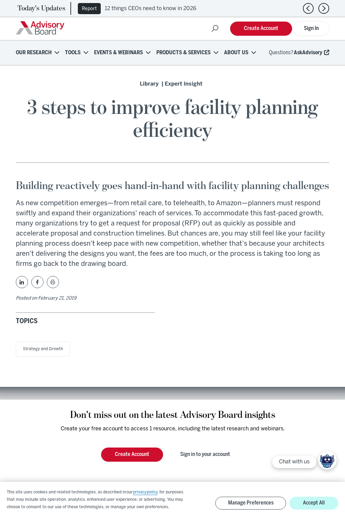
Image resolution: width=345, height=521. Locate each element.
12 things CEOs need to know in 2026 (150, 8)
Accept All (314, 502)
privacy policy (145, 492)
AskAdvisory (308, 52)
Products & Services (183, 52)
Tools (73, 52)
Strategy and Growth (43, 349)
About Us (236, 52)
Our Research (34, 52)
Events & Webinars (118, 52)
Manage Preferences (251, 502)
